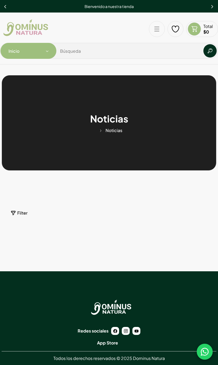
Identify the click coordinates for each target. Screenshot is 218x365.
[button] (212, 5)
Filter (22, 213)
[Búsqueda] (210, 51)
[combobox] (109, 51)
